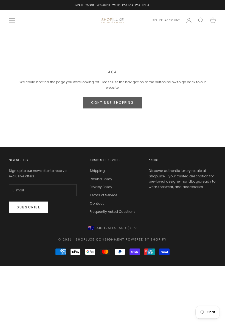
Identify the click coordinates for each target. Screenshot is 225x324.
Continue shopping (112, 102)
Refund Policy (101, 179)
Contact (97, 203)
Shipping (97, 170)
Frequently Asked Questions (113, 211)
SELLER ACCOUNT (166, 20)
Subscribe (28, 207)
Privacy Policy (101, 187)
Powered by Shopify (146, 239)
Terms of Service (103, 195)
